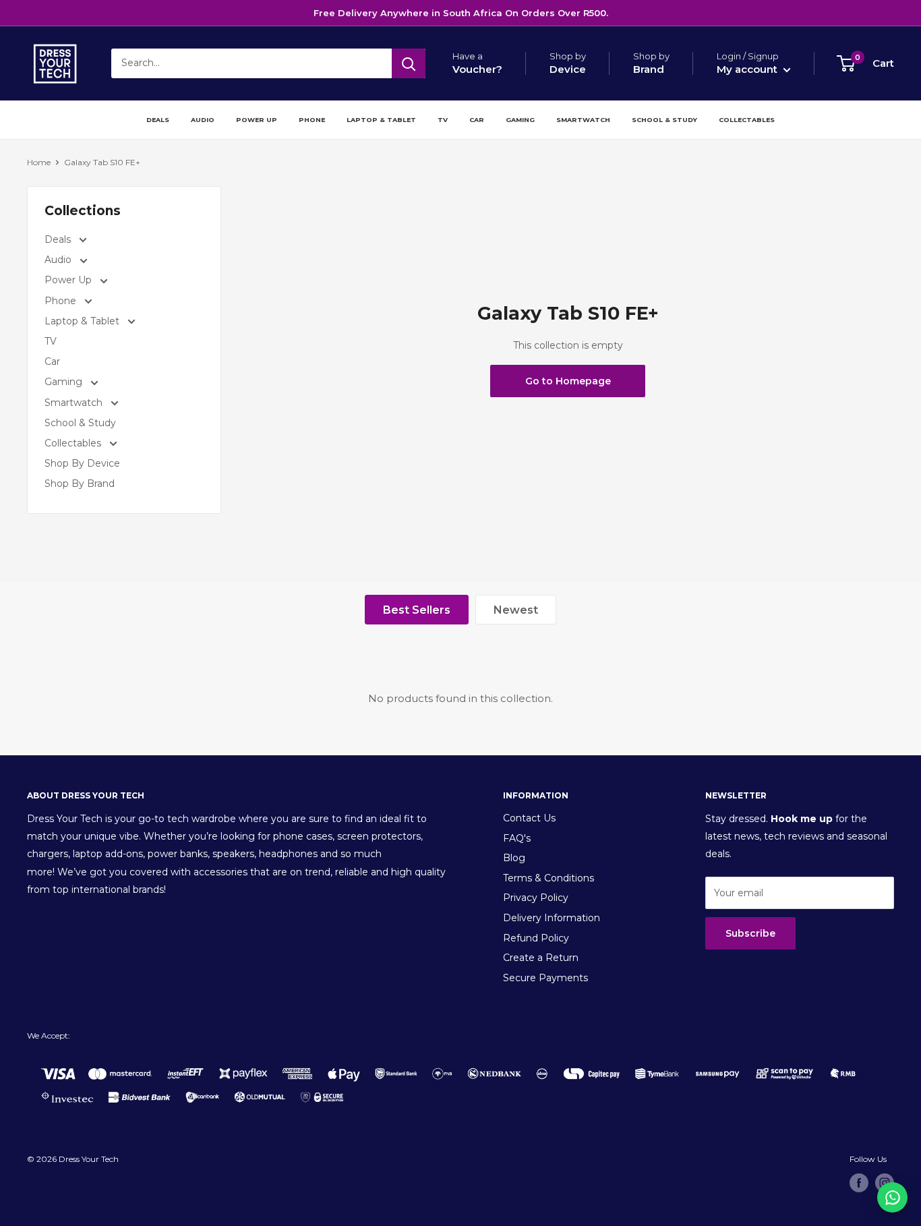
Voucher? (477, 69)
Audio (202, 119)
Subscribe (750, 933)
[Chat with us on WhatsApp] (892, 1197)
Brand (648, 69)
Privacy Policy (535, 898)
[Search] (408, 63)
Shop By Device (82, 463)
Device (567, 69)
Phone (312, 119)
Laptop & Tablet (381, 119)
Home (39, 162)
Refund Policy (536, 938)
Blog (514, 858)
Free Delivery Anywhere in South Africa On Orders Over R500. (461, 12)
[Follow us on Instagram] (884, 1182)
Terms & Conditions (548, 878)
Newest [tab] (516, 610)
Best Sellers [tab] (416, 610)
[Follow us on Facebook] (859, 1182)
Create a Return (540, 958)
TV (443, 119)
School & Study (664, 119)
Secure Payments (545, 978)
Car (476, 119)
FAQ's (517, 838)
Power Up (256, 119)
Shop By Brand (79, 483)
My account (748, 69)
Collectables (747, 119)
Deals (157, 119)
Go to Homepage (568, 381)
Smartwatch (583, 119)
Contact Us (529, 818)
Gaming (520, 119)
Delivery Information (551, 918)
